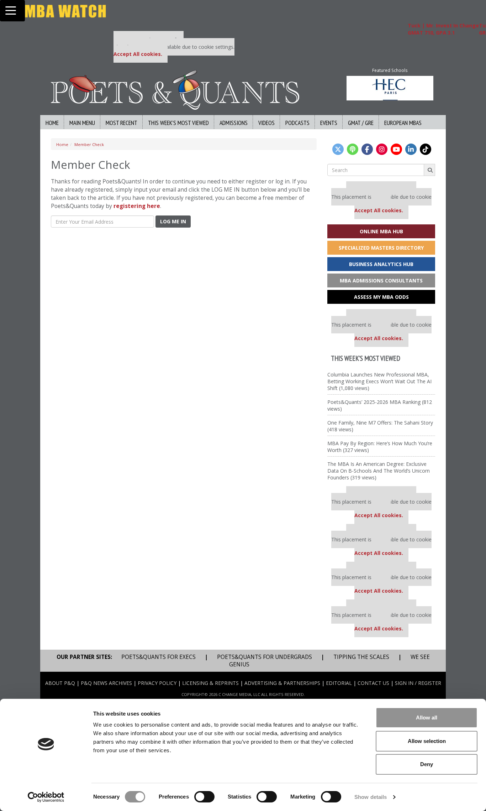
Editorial (339, 683)
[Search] (429, 170)
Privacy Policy (157, 683)
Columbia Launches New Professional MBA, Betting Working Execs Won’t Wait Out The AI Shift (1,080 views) (379, 381)
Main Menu (82, 123)
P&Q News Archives (106, 683)
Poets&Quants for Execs (158, 657)
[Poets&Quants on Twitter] (338, 149)
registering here (136, 206)
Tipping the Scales (361, 657)
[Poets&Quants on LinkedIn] (411, 149)
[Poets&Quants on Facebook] (367, 149)
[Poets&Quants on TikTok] (425, 149)
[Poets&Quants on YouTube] (396, 149)
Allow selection (427, 741)
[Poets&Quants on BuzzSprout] (352, 149)
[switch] (204, 796)
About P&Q (60, 683)
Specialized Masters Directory (381, 247)
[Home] (175, 89)
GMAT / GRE (361, 123)
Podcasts (297, 123)
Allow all (426, 717)
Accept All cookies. (137, 54)
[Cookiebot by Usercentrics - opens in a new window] (46, 797)
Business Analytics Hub (381, 264)
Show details (370, 797)
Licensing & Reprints (210, 683)
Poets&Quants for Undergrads (264, 657)
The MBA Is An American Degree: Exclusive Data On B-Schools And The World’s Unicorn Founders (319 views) (378, 471)
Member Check (89, 144)
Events (328, 123)
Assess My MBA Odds (381, 296)
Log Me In (173, 221)
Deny (426, 764)
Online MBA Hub (381, 231)
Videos (266, 123)
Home (52, 123)
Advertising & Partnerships (282, 683)
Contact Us (373, 683)
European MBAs (403, 123)
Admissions (234, 123)
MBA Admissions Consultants (381, 280)
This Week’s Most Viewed (178, 123)
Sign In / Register (418, 683)
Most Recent (121, 123)
